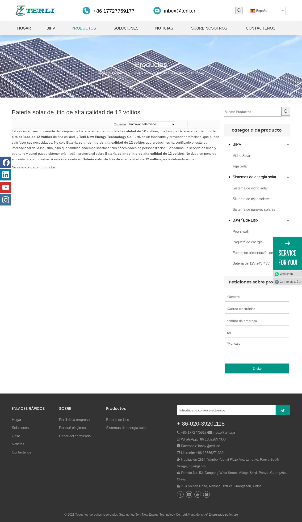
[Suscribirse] (283, 410)
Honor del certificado (75, 436)
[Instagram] (5, 199)
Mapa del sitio (197, 514)
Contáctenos (21, 452)
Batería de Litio (245, 220)
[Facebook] (5, 162)
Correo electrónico (291, 281)
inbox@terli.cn (180, 11)
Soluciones (20, 428)
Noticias (18, 444)
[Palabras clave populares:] (239, 10)
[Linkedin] (5, 174)
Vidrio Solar (241, 156)
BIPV (237, 144)
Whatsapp (286, 274)
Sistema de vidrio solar (250, 188)
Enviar (257, 368)
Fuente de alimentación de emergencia (261, 253)
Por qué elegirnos (72, 428)
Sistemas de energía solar (254, 177)
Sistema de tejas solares (252, 199)
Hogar (16, 420)
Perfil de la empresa (74, 420)
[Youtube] (5, 187)
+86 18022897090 (212, 439)
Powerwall (240, 231)
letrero (233, 514)
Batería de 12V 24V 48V (251, 263)
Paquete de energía (248, 242)
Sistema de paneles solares (254, 209)
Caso (16, 436)
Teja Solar (240, 166)
